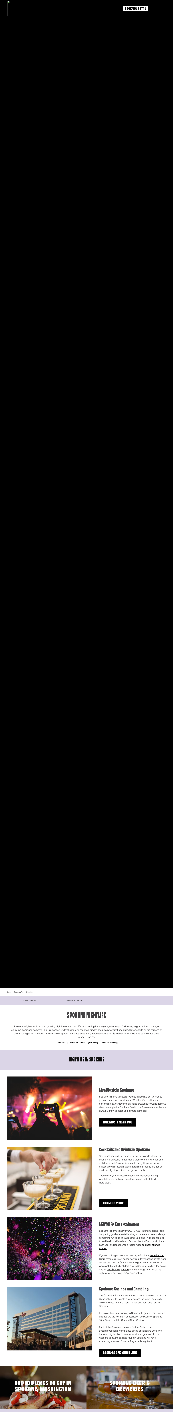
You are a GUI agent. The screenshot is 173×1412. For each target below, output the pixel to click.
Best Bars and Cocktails (76, 1042)
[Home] (26, 8)
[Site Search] (154, 8)
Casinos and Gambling (109, 1042)
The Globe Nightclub (118, 1269)
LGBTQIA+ (93, 1042)
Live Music (60, 1042)
